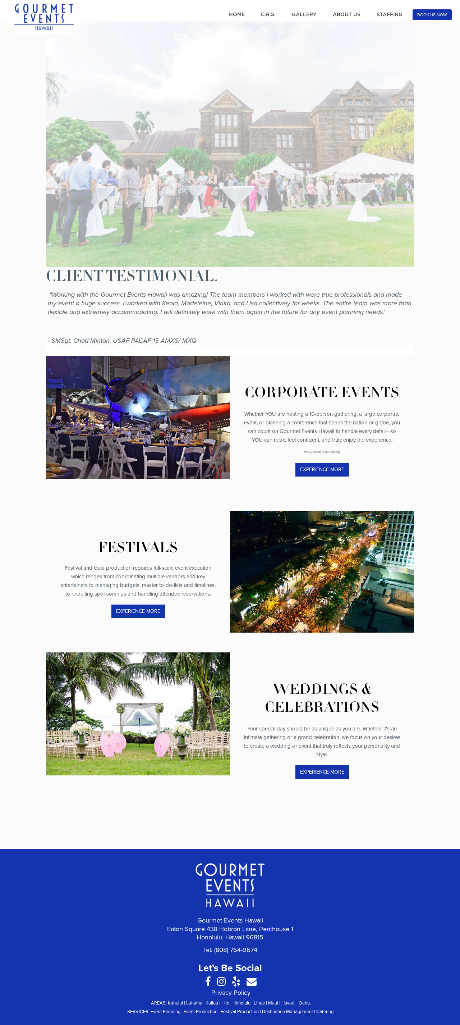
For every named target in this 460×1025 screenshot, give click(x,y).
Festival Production (240, 1012)
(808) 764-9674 (235, 950)
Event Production (200, 1012)
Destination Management (287, 1012)
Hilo (225, 1003)
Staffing (389, 14)
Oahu (304, 1003)
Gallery (304, 14)
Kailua (212, 1003)
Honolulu (241, 1003)
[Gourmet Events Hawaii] (44, 17)
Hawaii (288, 1003)
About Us (346, 14)
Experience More (322, 469)
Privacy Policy (230, 993)
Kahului (175, 1003)
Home (237, 14)
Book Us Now (432, 14)
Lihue (259, 1003)
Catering (325, 1012)
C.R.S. (268, 14)
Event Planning (165, 1012)
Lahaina (194, 1003)
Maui (273, 1003)
